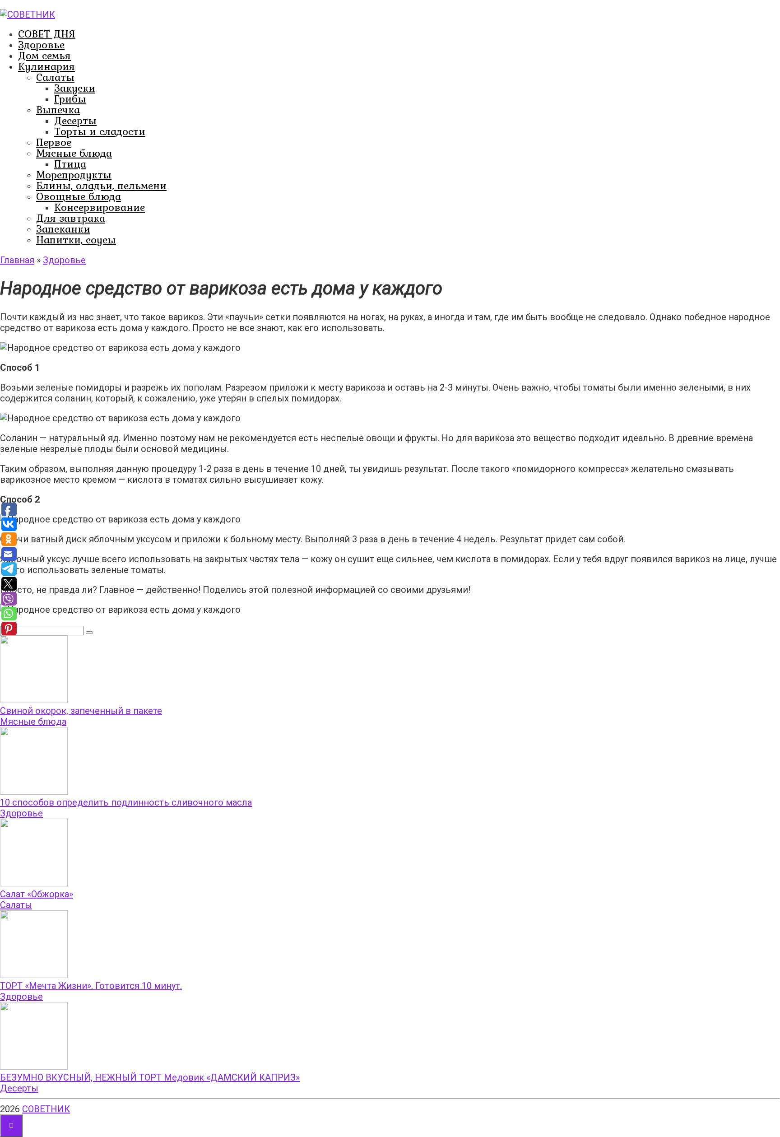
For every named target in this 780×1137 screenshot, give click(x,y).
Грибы (70, 99)
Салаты (55, 77)
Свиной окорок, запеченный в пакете (81, 710)
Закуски (74, 88)
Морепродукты (73, 174)
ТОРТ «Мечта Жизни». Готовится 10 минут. (91, 985)
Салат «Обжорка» (36, 894)
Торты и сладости (99, 131)
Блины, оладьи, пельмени (101, 185)
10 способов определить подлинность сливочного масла (126, 802)
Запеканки (63, 229)
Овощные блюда (78, 196)
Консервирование (99, 207)
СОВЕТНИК (46, 1109)
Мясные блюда (74, 153)
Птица (70, 164)
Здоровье (41, 44)
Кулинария (46, 66)
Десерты (75, 120)
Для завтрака (70, 218)
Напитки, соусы (76, 239)
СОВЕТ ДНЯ (46, 34)
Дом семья (44, 55)
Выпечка (58, 109)
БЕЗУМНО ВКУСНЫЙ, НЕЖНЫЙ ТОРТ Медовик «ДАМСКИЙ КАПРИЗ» (150, 1077)
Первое (53, 142)
